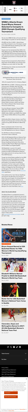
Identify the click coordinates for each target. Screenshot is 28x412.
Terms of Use (22, 409)
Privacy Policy (5, 367)
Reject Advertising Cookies (10, 396)
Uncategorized (6, 18)
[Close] (26, 378)
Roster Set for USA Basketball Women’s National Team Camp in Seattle (14, 301)
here (22, 186)
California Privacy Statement (9, 370)
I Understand (7, 392)
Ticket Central (5, 353)
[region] (14, 394)
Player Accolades (6, 243)
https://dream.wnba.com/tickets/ (12, 214)
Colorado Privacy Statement (9, 372)
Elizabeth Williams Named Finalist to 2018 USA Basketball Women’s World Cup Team (14, 276)
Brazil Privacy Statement (8, 376)
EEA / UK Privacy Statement (9, 374)
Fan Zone (4, 359)
